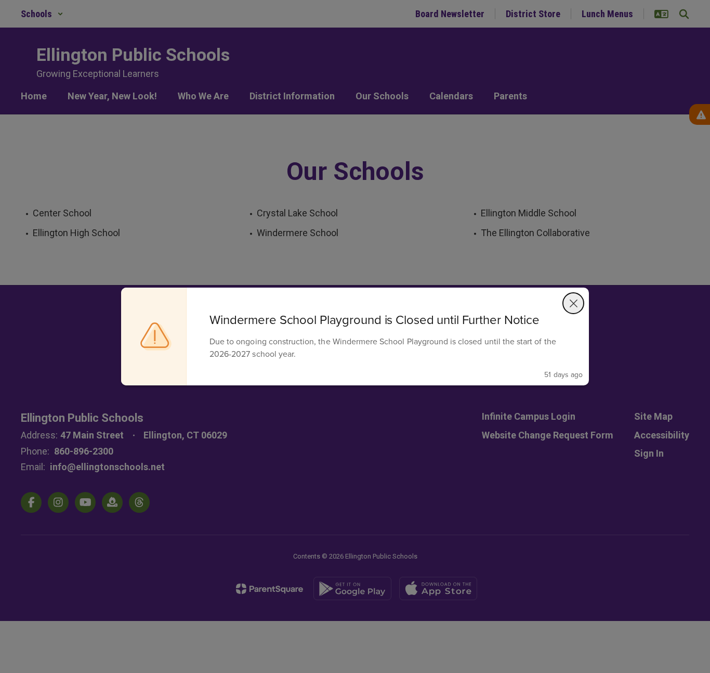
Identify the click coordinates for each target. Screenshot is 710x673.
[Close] (573, 303)
